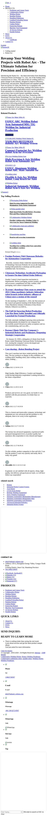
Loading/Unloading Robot (19, 20)
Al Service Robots (16, 30)
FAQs (7, 36)
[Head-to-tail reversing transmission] (17, 234)
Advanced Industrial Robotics (17, 502)
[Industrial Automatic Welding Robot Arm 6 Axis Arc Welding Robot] (11, 183)
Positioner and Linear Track (19, 10)
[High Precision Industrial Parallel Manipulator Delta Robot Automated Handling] (18, 200)
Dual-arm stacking (16, 229)
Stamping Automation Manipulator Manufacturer (24, 497)
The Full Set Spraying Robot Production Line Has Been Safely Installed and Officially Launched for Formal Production (25, 313)
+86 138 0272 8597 (12, 711)
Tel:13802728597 (11, 569)
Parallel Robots (15, 32)
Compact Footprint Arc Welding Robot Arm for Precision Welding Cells (23, 152)
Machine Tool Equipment (18, 28)
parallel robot (27, 659)
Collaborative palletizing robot (11, 659)
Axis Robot (11, 489)
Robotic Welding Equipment (17, 493)
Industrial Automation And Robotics (19, 500)
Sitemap (37, 653)
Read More (9, 135)
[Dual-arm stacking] (22, 226)
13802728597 (10, 677)
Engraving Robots (16, 26)
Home (7, 6)
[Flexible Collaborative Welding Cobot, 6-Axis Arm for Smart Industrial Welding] (21, 217)
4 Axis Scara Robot (13, 491)
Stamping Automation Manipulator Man (20, 499)
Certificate (13, 40)
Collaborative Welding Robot (11, 657)
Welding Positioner (7, 661)
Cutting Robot (14, 24)
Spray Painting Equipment (16, 495)
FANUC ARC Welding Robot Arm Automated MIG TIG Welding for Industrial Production (21, 126)
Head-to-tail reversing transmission (22, 237)
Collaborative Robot (17, 12)
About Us (8, 38)
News (7, 34)
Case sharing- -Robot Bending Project (22, 349)
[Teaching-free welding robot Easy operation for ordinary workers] (15, 243)
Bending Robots (15, 16)
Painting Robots (15, 22)
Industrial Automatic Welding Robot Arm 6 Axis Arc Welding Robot (22, 188)
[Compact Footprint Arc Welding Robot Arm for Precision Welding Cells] (15, 147)
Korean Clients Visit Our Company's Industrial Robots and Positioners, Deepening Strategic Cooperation (25, 332)
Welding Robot (15, 14)
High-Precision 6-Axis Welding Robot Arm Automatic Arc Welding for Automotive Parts (22, 161)
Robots (9, 485)
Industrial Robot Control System (18, 487)
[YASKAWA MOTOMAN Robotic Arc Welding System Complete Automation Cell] (19, 138)
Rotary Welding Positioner (31, 657)
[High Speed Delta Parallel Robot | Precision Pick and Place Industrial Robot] (17, 209)
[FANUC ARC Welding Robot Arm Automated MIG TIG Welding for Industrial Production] (15, 117)
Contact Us (9, 42)
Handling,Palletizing (17, 18)
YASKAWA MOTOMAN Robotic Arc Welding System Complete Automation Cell (21, 143)
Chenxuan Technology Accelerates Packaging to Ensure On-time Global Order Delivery (25, 274)
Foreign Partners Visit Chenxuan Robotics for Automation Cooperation (24, 257)
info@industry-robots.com (14, 561)
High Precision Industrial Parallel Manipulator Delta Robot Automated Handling (23, 205)
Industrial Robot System (15, 504)
